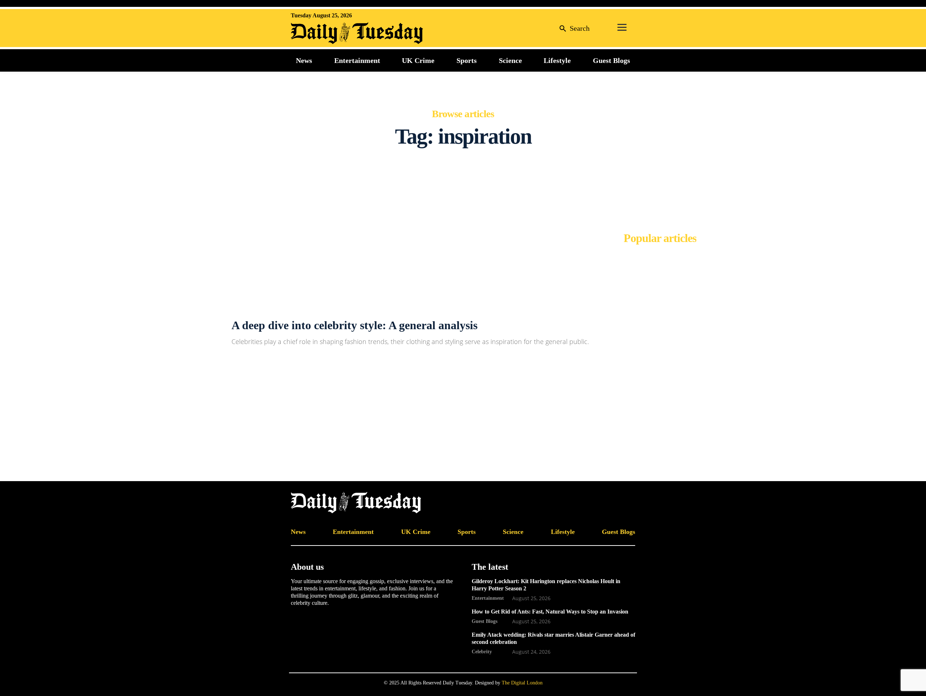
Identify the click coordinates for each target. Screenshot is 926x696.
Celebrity (482, 651)
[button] (572, 28)
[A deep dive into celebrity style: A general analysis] (111, 333)
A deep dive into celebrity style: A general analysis (354, 325)
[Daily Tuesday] (338, 33)
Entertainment (488, 598)
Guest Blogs (484, 621)
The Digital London (522, 683)
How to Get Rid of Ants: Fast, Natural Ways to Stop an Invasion (550, 611)
